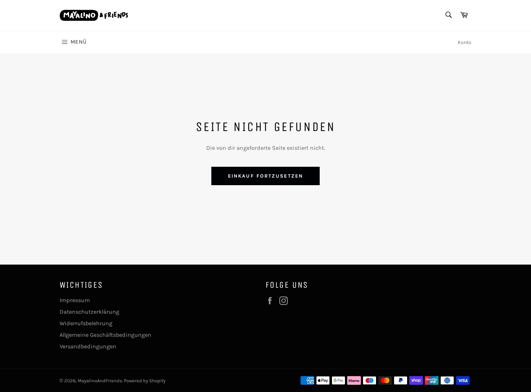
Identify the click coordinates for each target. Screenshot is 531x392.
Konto (464, 42)
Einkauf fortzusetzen (265, 176)
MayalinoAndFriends (100, 380)
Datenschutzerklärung (89, 311)
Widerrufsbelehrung (86, 323)
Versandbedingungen (88, 346)
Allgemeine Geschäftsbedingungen (105, 334)
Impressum (75, 300)
